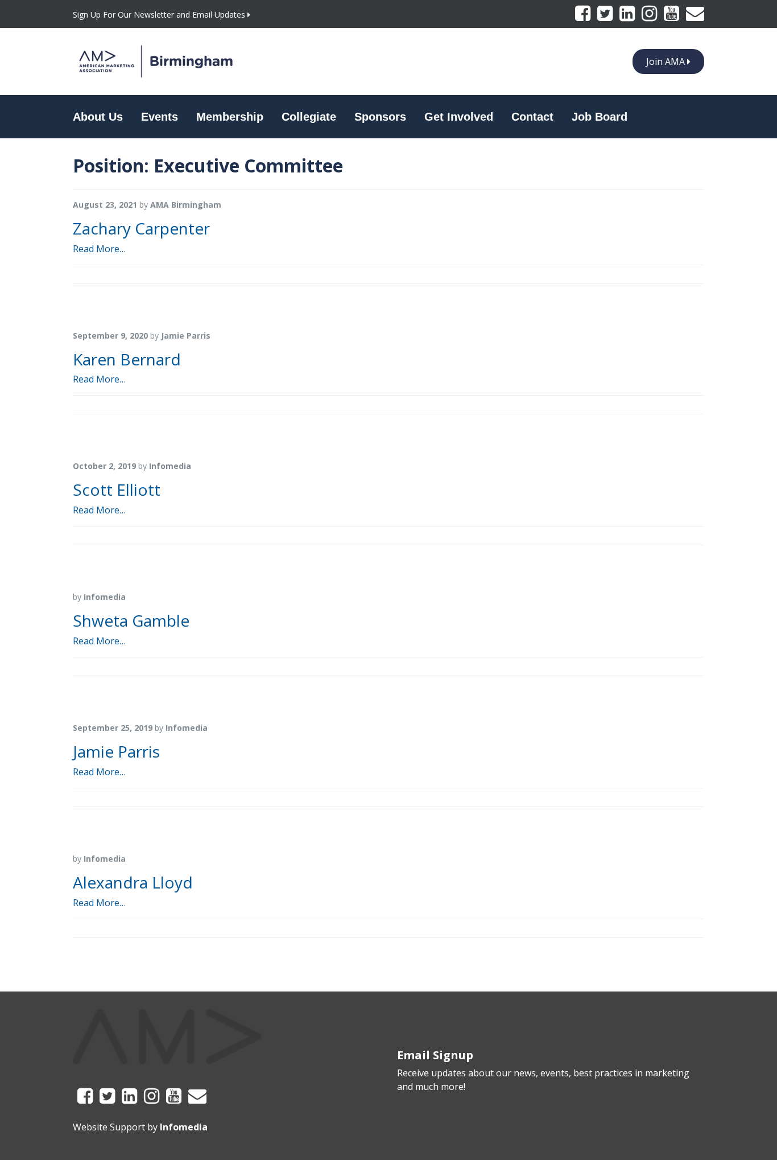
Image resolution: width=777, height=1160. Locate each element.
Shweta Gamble (131, 620)
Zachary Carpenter (141, 228)
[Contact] (695, 16)
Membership (229, 116)
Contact (532, 116)
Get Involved (458, 116)
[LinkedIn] (628, 16)
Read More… (99, 248)
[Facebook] (584, 16)
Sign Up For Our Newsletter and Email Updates (160, 14)
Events (159, 116)
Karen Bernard (127, 359)
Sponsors (380, 116)
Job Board (599, 116)
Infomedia (184, 1127)
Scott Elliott (116, 489)
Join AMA (666, 61)
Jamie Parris (116, 751)
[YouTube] (672, 16)
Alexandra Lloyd (133, 882)
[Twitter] (606, 16)
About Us (98, 116)
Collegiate (309, 116)
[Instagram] (650, 16)
